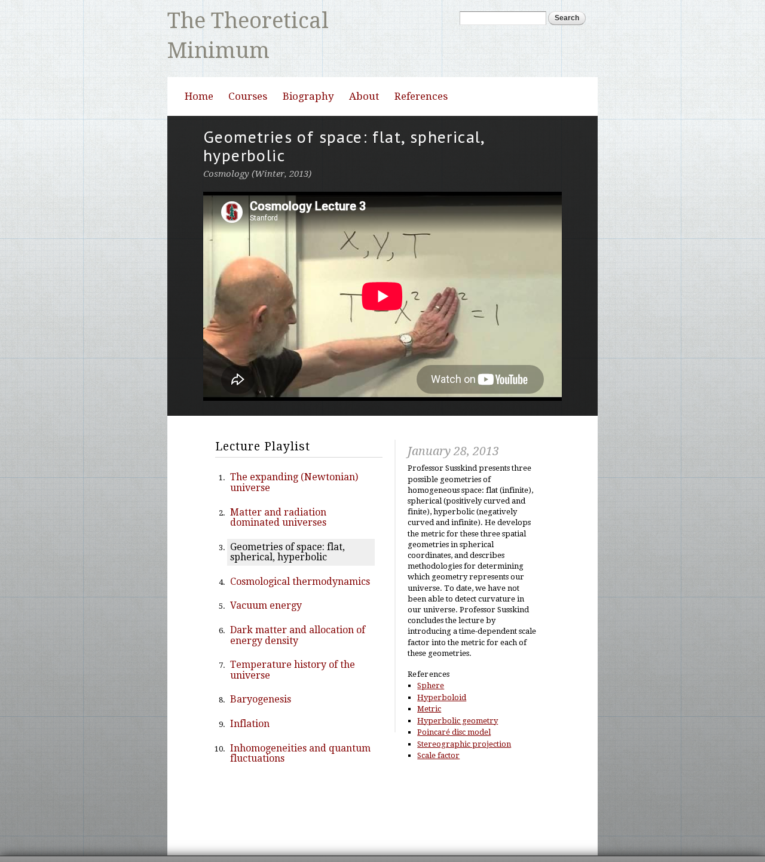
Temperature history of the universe (292, 639)
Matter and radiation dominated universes (278, 487)
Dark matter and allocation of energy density (297, 605)
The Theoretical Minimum (259, 15)
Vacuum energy (266, 575)
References (421, 66)
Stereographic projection (464, 713)
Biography (308, 66)
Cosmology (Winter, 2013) (257, 144)
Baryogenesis (260, 669)
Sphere (430, 655)
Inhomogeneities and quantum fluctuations (300, 723)
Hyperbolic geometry (457, 690)
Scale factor (438, 724)
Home (199, 66)
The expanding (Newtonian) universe (294, 452)
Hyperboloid (441, 666)
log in (577, 844)
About (364, 66)
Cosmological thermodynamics (300, 551)
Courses (247, 66)
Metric (429, 678)
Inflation (250, 693)
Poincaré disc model (454, 701)
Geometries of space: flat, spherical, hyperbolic (287, 522)
